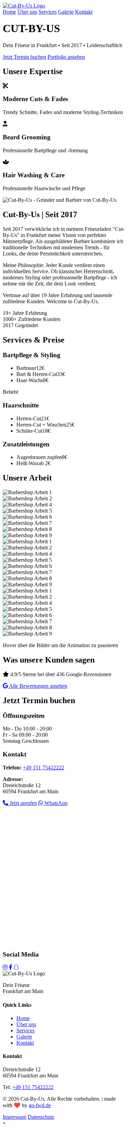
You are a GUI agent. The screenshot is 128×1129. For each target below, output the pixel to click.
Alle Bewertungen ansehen (37, 686)
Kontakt (84, 12)
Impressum (14, 1117)
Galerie (66, 12)
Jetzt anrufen (22, 803)
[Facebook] (10, 967)
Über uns (27, 12)
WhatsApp (55, 803)
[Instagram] (5, 967)
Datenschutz (41, 1117)
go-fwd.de (40, 1105)
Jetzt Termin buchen (24, 57)
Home (9, 12)
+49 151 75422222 (43, 767)
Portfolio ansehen (66, 57)
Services (48, 12)
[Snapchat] (16, 967)
